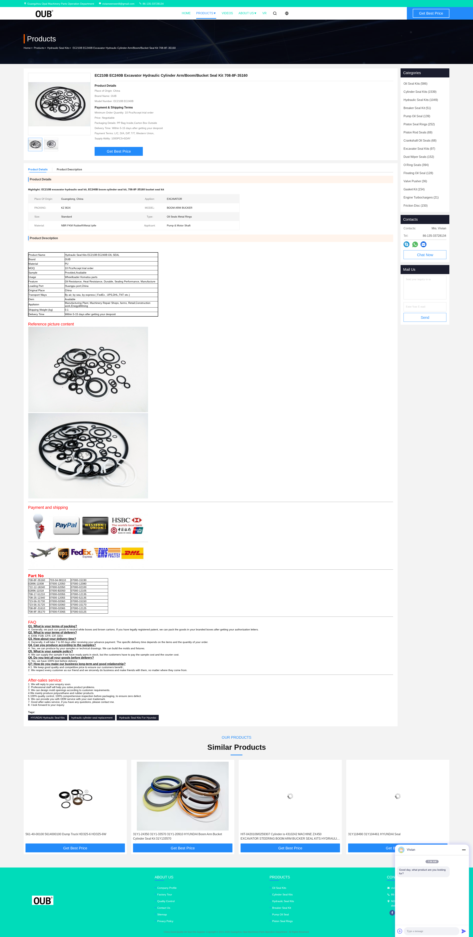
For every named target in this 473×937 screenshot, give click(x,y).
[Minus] (464, 850)
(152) (419, 156)
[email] (423, 244)
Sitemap (162, 914)
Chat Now (425, 255)
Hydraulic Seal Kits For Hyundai (137, 717)
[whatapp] (415, 244)
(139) (417, 116)
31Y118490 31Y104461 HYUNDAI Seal (267, 834)
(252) (419, 124)
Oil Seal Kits (279, 887)
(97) (419, 148)
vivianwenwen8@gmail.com (118, 3)
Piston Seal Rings (282, 921)
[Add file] (399, 931)
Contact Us (163, 907)
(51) (417, 108)
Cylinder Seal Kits (282, 894)
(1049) (421, 99)
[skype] (406, 244)
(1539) (420, 91)
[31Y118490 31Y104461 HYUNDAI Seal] (290, 796)
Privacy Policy (165, 921)
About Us (246, 13)
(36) (415, 181)
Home (186, 13)
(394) (416, 165)
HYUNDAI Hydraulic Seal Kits (48, 717)
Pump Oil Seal (280, 914)
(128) (418, 173)
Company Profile (167, 887)
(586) (415, 83)
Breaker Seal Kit (281, 907)
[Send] (464, 931)
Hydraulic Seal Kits (58, 47)
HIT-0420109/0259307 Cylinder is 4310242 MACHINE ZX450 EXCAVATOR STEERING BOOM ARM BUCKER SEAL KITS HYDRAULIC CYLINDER (182, 837)
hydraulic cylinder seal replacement (92, 717)
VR (264, 13)
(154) (414, 189)
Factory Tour (164, 894)
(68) (420, 140)
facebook (392, 913)
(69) (418, 132)
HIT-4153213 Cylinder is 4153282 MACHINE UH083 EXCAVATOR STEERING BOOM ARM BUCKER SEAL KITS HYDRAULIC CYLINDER (396, 836)
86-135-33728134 (153, 3)
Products (204, 13)
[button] (30, 803)
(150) (416, 205)
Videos (227, 13)
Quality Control (166, 901)
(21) (421, 197)
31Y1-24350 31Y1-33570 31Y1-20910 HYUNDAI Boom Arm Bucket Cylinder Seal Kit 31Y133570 (69, 836)
